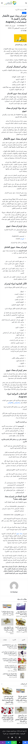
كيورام (22, 238)
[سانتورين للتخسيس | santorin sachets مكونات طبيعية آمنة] (22, 661)
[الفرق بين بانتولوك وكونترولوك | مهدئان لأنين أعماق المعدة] (7, 710)
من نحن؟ (5, 733)
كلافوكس (10, 402)
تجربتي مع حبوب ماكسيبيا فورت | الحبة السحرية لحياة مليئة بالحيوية (21, 628)
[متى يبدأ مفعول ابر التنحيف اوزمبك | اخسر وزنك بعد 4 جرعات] (22, 668)
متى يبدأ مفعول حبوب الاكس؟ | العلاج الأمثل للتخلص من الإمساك (8, 628)
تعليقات (5, 639)
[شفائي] (10, 3)
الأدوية (17, 9)
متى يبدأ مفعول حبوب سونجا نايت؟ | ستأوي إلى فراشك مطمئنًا (21, 613)
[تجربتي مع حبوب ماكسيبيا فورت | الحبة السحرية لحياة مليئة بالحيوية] (21, 622)
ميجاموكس (17, 402)
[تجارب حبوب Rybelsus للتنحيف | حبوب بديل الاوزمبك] (22, 647)
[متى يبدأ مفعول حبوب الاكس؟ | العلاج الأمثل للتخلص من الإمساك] (7, 622)
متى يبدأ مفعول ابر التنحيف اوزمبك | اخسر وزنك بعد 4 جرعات (11, 667)
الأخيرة (14, 639)
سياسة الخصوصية (14, 733)
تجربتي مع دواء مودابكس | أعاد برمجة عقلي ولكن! (21, 698)
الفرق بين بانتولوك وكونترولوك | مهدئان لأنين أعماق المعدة (7, 717)
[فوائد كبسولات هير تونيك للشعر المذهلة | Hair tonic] (22, 676)
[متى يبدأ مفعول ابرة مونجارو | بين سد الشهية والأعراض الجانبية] (22, 654)
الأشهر (23, 639)
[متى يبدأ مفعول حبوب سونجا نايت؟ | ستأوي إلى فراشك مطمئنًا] (21, 606)
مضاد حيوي (19, 533)
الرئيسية (22, 9)
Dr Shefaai (20, 25)
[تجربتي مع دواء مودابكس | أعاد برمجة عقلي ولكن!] (7, 606)
